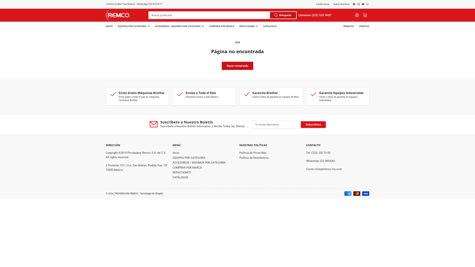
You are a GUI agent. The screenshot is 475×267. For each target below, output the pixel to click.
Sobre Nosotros (341, 4)
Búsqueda (285, 15)
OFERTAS (364, 26)
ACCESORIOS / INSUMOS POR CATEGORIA (178, 26)
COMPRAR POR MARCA (221, 26)
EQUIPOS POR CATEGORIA (132, 26)
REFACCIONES (247, 26)
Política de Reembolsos (254, 157)
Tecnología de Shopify (151, 193)
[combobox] (222, 15)
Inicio (109, 26)
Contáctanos (323, 4)
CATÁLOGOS (270, 26)
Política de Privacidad (252, 152)
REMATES (348, 26)
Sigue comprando (237, 65)
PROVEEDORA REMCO (126, 193)
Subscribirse (313, 124)
